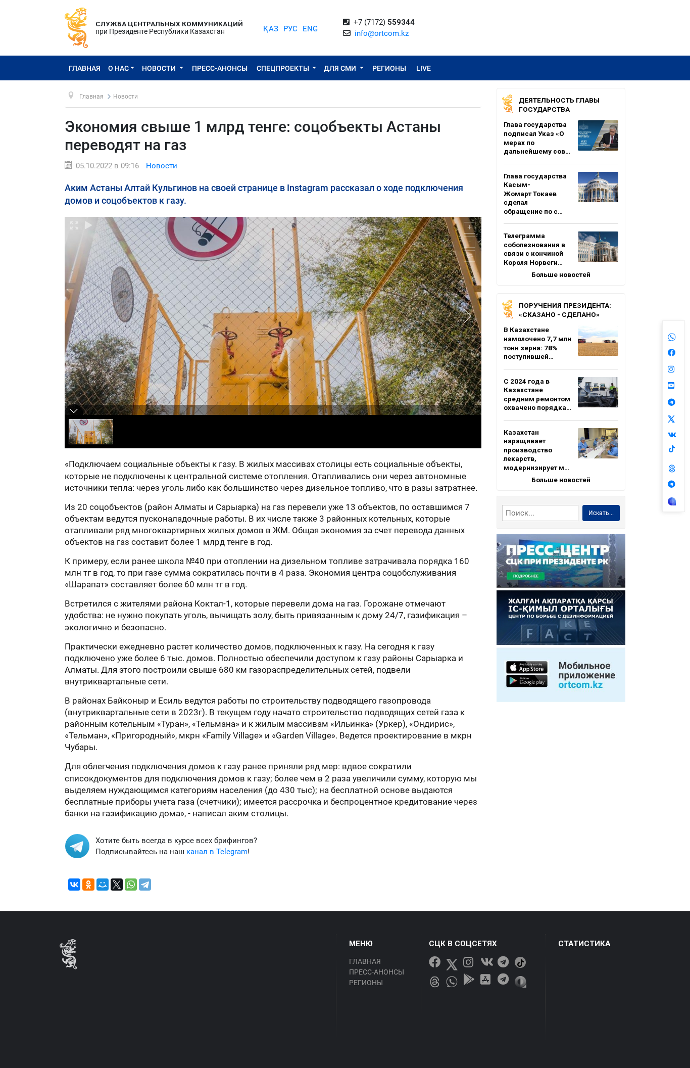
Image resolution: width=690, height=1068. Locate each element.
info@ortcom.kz (382, 33)
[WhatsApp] (131, 884)
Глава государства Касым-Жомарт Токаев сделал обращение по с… (535, 193)
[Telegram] (145, 884)
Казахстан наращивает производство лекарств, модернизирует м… (536, 450)
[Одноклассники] (88, 884)
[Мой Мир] (102, 884)
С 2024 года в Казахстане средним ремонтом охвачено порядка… (537, 394)
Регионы (389, 68)
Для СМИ (341, 68)
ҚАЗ (270, 28)
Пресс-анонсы (220, 68)
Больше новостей (560, 274)
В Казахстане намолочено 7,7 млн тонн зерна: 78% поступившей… (537, 343)
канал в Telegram (217, 851)
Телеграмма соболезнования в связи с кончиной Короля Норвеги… (534, 248)
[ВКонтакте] (74, 884)
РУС (290, 28)
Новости (159, 68)
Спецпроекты (284, 68)
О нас (118, 68)
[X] (117, 884)
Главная (85, 68)
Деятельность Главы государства (559, 104)
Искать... (601, 513)
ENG (310, 28)
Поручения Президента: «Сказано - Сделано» (565, 309)
